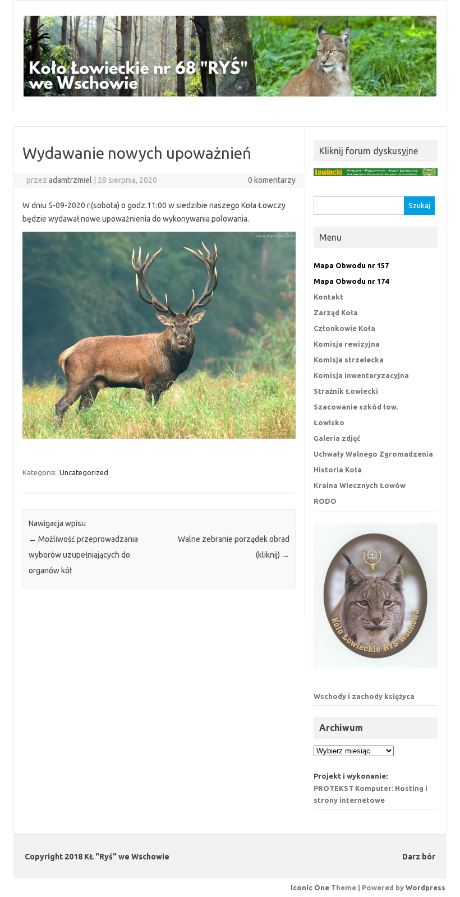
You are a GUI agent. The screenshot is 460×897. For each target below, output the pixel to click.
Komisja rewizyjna (347, 344)
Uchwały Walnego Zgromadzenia (373, 454)
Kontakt (328, 297)
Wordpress (425, 887)
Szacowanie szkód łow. (356, 407)
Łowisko (329, 422)
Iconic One (310, 887)
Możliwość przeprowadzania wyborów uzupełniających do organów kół (83, 555)
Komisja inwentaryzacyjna (361, 375)
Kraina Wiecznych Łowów (360, 485)
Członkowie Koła (344, 328)
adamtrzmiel (70, 180)
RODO (325, 501)
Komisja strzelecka (349, 360)
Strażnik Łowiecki (346, 391)
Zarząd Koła (336, 312)
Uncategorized (83, 472)
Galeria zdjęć (337, 438)
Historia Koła (338, 469)
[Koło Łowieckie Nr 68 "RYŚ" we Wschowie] (230, 93)
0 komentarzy (272, 180)
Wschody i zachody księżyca (364, 696)
